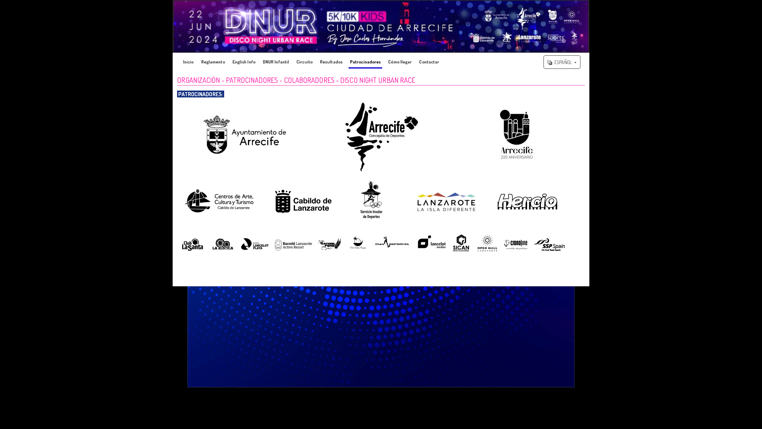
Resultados (331, 62)
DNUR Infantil (276, 62)
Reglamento (213, 62)
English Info (243, 62)
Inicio (188, 62)
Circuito (304, 62)
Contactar (429, 62)
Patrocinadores (365, 62)
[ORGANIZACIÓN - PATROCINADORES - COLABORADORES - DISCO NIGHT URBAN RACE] (381, 26)
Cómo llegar (400, 62)
